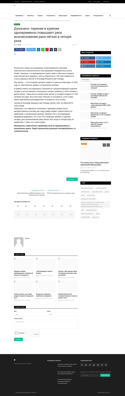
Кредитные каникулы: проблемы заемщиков (43, 295)
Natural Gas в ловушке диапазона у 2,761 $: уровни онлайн (101, 114)
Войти (89, 1)
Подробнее (71, 179)
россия (83, 195)
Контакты (17, 1)
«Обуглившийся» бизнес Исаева (44, 272)
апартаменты (95, 217)
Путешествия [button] (98, 15)
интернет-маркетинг (101, 188)
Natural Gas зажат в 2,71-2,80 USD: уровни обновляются (100, 124)
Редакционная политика (103, 392)
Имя (15, 311)
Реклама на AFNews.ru (39, 1)
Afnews (19, 44)
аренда (98, 213)
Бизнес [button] (40, 15)
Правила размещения (27, 1)
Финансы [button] (30, 15)
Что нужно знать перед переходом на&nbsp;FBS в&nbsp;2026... (94, 164)
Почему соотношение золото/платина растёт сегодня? (99, 86)
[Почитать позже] (59, 49)
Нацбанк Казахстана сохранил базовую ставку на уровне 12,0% (67, 296)
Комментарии (20, 307)
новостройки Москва (97, 191)
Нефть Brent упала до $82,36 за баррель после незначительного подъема (31, 194)
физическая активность (87, 188)
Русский (107, 1)
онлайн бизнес (91, 195)
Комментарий (18, 318)
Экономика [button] (19, 15)
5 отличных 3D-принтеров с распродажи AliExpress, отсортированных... (64, 381)
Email (48, 311)
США (82, 210)
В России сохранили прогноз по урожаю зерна (61, 193)
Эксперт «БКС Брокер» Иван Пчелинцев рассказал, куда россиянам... (67, 273)
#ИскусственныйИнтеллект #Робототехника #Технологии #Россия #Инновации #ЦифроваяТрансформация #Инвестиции (92, 204)
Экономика (21, 20)
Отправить (18, 339)
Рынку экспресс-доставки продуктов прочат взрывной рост (23, 296)
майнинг (107, 191)
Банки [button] (87, 15)
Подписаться (105, 375)
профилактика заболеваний (88, 199)
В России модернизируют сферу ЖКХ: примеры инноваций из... (66, 372)
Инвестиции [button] (63, 15)
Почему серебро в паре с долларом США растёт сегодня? (100, 95)
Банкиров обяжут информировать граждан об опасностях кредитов (23, 273)
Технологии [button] (50, 15)
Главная (16, 20)
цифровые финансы (91, 210)
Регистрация (97, 1)
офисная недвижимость (87, 213)
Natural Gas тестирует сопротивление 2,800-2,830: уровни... (101, 105)
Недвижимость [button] (76, 15)
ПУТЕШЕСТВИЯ (85, 217)
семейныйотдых (85, 191)
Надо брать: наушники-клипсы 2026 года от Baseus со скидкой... (66, 365)
